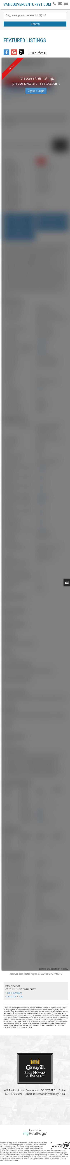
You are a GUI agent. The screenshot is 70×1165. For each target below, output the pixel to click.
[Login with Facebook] (6, 54)
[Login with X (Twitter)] (21, 54)
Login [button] (37, 52)
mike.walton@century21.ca (49, 1093)
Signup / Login (36, 90)
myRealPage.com (35, 1133)
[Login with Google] (14, 54)
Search (35, 23)
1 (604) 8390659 (13, 992)
